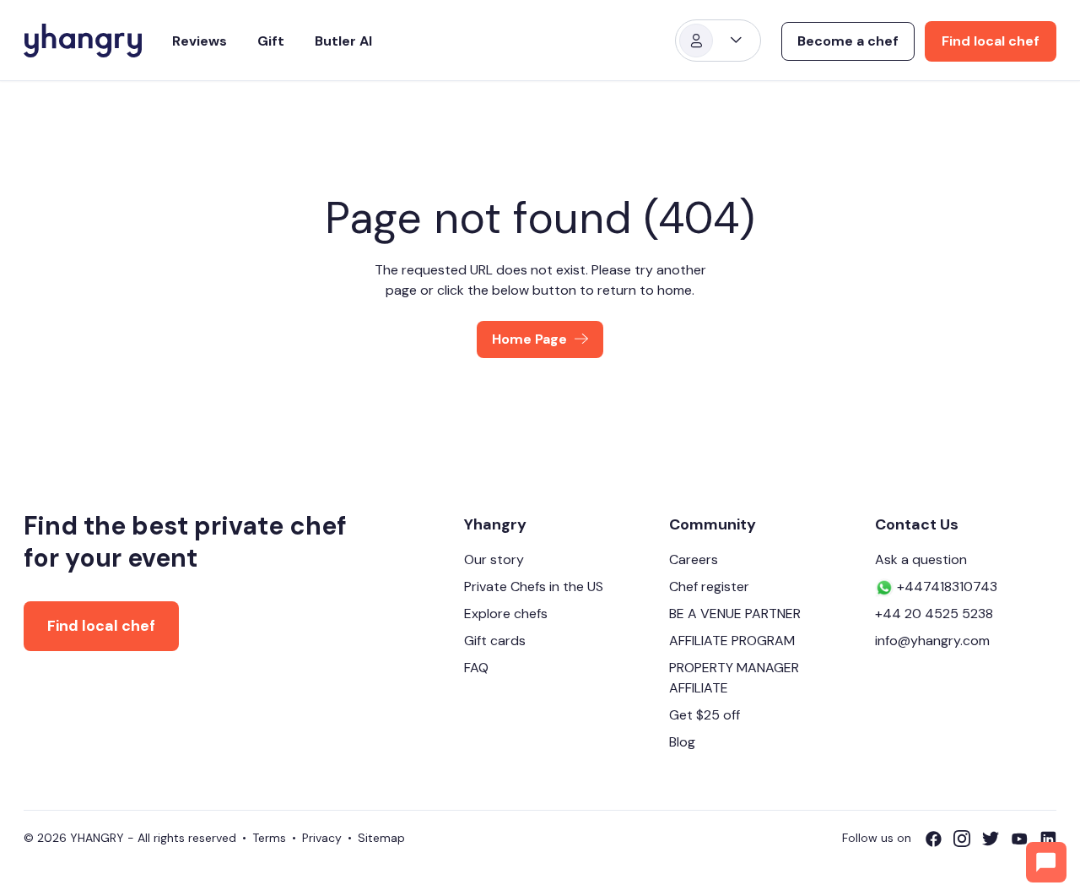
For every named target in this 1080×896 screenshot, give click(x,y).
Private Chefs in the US (533, 586)
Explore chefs (506, 613)
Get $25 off (704, 715)
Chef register (709, 586)
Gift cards (495, 640)
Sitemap (381, 837)
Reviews (199, 41)
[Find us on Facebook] (939, 838)
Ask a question (921, 559)
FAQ (476, 667)
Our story (494, 559)
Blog (682, 742)
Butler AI (343, 41)
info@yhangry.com (932, 640)
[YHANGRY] (83, 40)
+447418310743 (945, 586)
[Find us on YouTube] (1025, 838)
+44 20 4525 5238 (934, 613)
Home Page (529, 339)
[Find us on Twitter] (996, 838)
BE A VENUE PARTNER (735, 613)
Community (712, 524)
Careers (693, 559)
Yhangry (495, 524)
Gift (270, 41)
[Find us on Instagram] (967, 838)
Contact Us (916, 524)
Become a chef (848, 41)
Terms (269, 837)
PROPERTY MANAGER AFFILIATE (734, 678)
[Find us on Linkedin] (1048, 838)
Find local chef (991, 41)
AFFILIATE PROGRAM (732, 640)
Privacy (322, 837)
